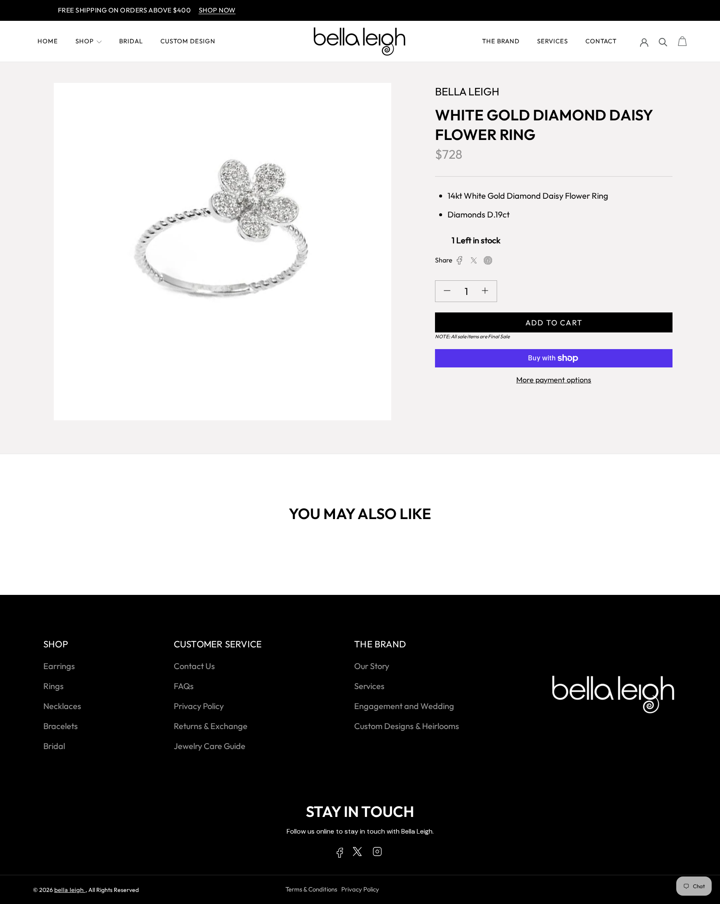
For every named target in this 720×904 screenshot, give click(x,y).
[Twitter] (474, 260)
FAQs (184, 686)
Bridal (131, 41)
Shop (84, 41)
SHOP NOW (201, 10)
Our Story (371, 666)
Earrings (59, 666)
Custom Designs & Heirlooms (406, 726)
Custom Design (187, 41)
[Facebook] (459, 260)
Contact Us (194, 666)
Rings (53, 686)
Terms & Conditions (311, 889)
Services (552, 41)
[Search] (663, 41)
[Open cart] (682, 41)
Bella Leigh (69, 890)
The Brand (501, 41)
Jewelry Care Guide (209, 746)
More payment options (553, 380)
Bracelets (60, 726)
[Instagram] (377, 853)
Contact (601, 41)
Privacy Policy (199, 706)
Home (48, 41)
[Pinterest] (488, 260)
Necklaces (62, 706)
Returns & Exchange (211, 726)
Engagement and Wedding (404, 706)
